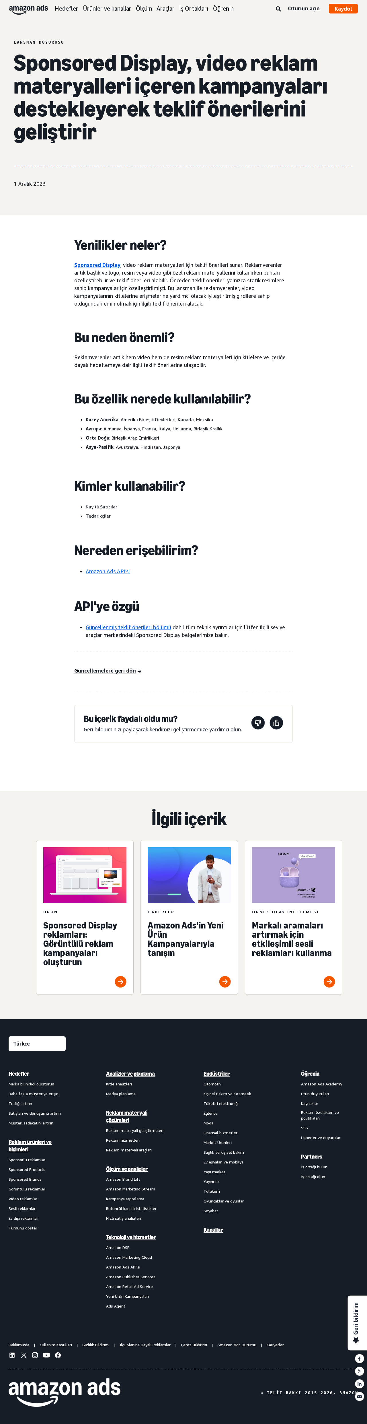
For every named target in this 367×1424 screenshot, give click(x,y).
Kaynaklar (309, 1103)
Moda (208, 1122)
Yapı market (214, 1171)
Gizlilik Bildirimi (96, 1344)
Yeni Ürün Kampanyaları (127, 1296)
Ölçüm (144, 8)
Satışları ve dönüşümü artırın (35, 1113)
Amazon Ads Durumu (236, 1344)
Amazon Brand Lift (123, 1179)
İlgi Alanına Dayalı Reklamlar (145, 1344)
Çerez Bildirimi (194, 1344)
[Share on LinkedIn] (359, 1383)
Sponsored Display (97, 265)
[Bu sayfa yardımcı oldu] (276, 724)
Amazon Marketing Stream (130, 1188)
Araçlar (166, 8)
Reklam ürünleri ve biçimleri (30, 1146)
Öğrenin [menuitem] (310, 1073)
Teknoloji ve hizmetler (131, 1237)
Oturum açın (304, 8)
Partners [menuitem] (311, 1156)
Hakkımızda (19, 1344)
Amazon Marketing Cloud (129, 1257)
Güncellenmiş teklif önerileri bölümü (128, 627)
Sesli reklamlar (22, 1208)
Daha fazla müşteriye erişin (33, 1093)
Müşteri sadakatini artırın (31, 1122)
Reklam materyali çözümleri (126, 1116)
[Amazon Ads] (24, 8)
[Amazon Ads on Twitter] (23, 1355)
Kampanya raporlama (125, 1198)
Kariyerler (275, 1344)
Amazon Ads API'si (108, 571)
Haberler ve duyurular (320, 1137)
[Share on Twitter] (359, 1371)
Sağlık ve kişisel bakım (224, 1152)
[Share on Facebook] (359, 1358)
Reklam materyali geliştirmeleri (134, 1130)
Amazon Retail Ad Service (129, 1286)
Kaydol (343, 8)
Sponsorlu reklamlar (27, 1159)
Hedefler (66, 8)
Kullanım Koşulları (56, 1344)
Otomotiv (212, 1083)
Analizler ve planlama (130, 1073)
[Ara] (278, 9)
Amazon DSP (118, 1247)
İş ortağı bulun (314, 1166)
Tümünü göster (23, 1227)
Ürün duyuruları (315, 1093)
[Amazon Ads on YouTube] (46, 1356)
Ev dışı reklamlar (23, 1218)
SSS (304, 1127)
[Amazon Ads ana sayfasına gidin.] (64, 1392)
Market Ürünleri (218, 1142)
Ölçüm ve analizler (127, 1168)
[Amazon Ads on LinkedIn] (12, 1356)
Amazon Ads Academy (321, 1083)
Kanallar (213, 1229)
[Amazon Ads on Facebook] (57, 1356)
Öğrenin (223, 8)
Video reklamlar (23, 1198)
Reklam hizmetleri (123, 1140)
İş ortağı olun (313, 1176)
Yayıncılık (212, 1181)
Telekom (212, 1191)
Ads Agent (115, 1305)
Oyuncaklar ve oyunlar (224, 1200)
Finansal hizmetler (220, 1132)
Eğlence (211, 1113)
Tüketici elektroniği (221, 1103)
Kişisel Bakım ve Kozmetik (227, 1093)
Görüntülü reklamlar (27, 1188)
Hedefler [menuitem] (19, 1073)
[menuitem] (37, 1189)
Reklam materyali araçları (129, 1149)
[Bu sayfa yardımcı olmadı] (258, 724)
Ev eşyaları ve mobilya (223, 1161)
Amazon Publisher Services (130, 1276)
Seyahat (211, 1210)
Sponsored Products (27, 1169)
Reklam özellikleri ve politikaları (320, 1115)
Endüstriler (217, 1073)
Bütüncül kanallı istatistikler (131, 1208)
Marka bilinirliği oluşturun (31, 1083)
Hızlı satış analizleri (123, 1218)
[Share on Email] (359, 1396)
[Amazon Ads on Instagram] (35, 1356)
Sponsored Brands (25, 1179)
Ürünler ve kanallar (107, 8)
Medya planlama (121, 1093)
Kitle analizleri (119, 1083)
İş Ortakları (193, 8)
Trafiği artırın (20, 1103)
